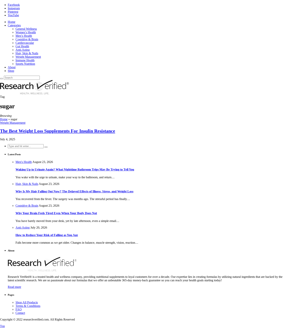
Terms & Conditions (28, 306)
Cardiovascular (25, 42)
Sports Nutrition (25, 63)
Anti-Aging (23, 49)
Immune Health (25, 60)
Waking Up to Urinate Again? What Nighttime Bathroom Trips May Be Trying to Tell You (75, 169)
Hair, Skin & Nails (27, 53)
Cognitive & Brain (27, 39)
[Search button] (1, 78)
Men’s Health (24, 35)
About (12, 67)
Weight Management (28, 56)
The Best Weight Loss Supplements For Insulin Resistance (57, 130)
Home (11, 21)
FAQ (19, 309)
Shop (11, 70)
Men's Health (24, 162)
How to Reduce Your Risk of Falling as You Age (47, 235)
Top (2, 326)
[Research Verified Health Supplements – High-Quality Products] (34, 93)
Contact (20, 313)
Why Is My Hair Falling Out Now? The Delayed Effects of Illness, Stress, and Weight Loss (74, 191)
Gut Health (22, 46)
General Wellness (26, 28)
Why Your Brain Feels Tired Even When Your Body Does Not (56, 213)
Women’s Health (26, 32)
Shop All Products (27, 302)
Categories (14, 25)
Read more (14, 287)
